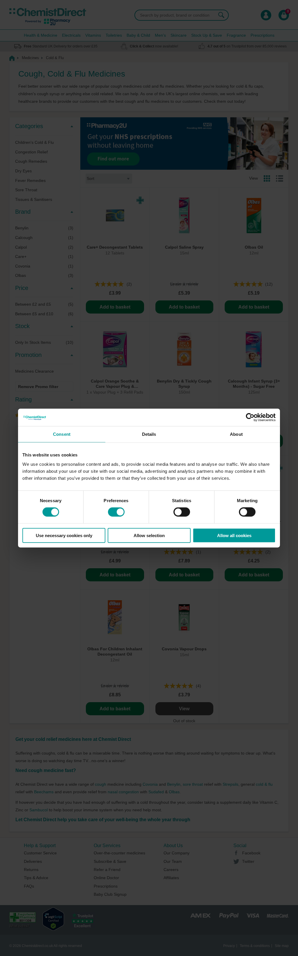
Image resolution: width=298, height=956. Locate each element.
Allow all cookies (234, 535)
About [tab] (236, 434)
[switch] (116, 512)
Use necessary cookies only (64, 535)
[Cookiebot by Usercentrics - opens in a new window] (250, 417)
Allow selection (149, 535)
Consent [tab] (61, 434)
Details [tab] (149, 434)
